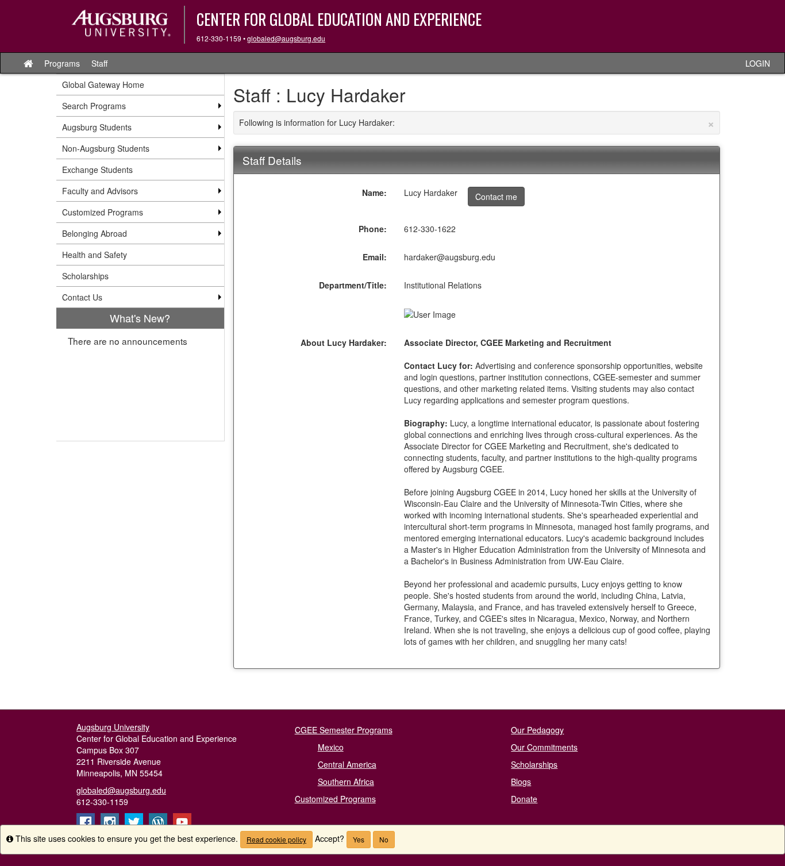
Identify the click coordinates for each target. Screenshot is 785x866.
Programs (62, 63)
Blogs (521, 781)
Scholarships (534, 764)
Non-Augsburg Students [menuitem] (105, 148)
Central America (347, 764)
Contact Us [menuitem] (82, 297)
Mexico (331, 747)
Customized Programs (335, 799)
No (383, 839)
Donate (524, 799)
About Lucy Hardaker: (344, 342)
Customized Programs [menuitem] (102, 212)
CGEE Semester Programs (343, 730)
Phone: (373, 228)
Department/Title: (353, 285)
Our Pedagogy (537, 730)
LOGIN (757, 63)
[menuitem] (140, 374)
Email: (375, 257)
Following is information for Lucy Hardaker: (477, 122)
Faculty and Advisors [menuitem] (100, 191)
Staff (99, 63)
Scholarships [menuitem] (85, 276)
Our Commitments (544, 747)
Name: (374, 192)
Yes (358, 839)
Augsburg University (112, 727)
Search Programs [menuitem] (94, 105)
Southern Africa (346, 781)
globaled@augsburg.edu (286, 38)
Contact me (496, 196)
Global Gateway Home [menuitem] (103, 84)
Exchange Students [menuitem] (97, 169)
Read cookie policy (276, 839)
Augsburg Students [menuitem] (97, 127)
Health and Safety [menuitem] (94, 254)
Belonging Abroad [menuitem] (94, 233)
